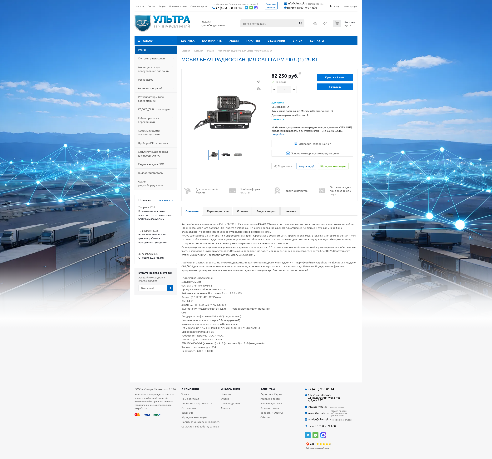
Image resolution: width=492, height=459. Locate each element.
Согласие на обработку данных (200, 426)
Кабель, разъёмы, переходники (149, 119)
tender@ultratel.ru (319, 419)
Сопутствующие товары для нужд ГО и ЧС (153, 153)
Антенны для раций (150, 88)
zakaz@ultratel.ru (318, 413)
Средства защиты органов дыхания (149, 132)
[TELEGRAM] (308, 435)
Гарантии (253, 40)
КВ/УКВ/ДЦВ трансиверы (154, 109)
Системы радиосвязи (151, 58)
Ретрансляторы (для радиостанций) (151, 98)
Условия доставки (271, 403)
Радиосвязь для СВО (151, 164)
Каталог (148, 40)
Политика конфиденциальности (200, 421)
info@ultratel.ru (297, 3)
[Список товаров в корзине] (344, 26)
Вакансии (187, 412)
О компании (276, 40)
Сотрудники (188, 408)
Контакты (317, 40)
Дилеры (225, 408)
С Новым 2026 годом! (151, 257)
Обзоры (265, 417)
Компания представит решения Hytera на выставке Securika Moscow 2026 (155, 214)
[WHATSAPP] (315, 435)
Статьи (297, 40)
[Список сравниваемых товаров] (315, 24)
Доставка (187, 40)
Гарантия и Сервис (271, 394)
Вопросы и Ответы (271, 412)
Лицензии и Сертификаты (196, 403)
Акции (234, 40)
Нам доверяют (190, 398)
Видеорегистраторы (150, 172)
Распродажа (145, 79)
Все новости (166, 200)
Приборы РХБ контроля (153, 143)
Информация (230, 389)
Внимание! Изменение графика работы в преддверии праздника (152, 238)
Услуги (185, 394)
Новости (226, 394)
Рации (142, 49)
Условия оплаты (270, 398)
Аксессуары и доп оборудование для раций (153, 68)
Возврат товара (269, 408)
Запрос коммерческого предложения (315, 153)
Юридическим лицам (194, 417)
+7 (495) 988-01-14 (228, 7)
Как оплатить (212, 40)
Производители (230, 403)
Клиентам (267, 389)
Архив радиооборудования (151, 183)
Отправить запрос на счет (315, 143)
